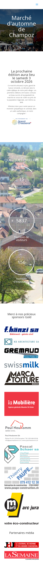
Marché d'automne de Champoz (21, 26)
